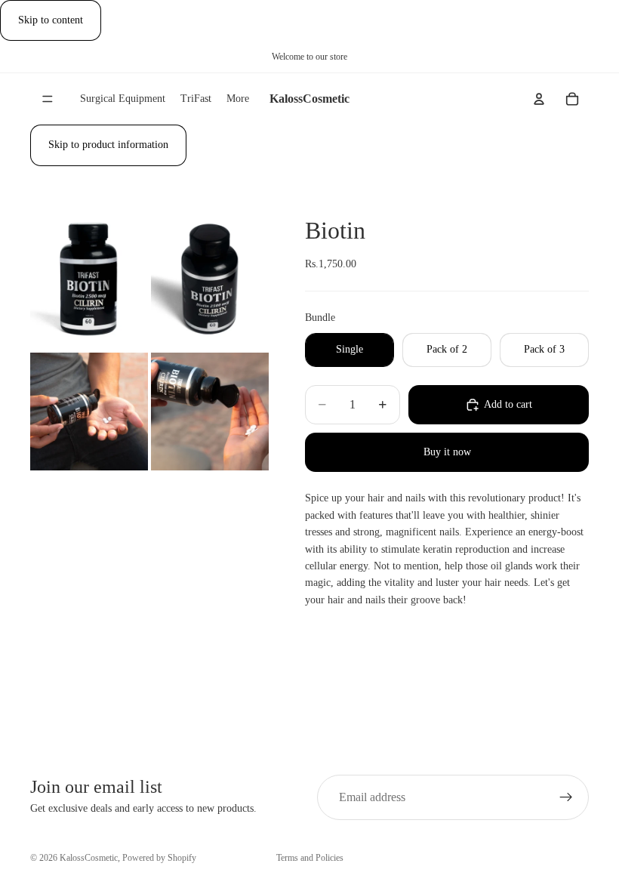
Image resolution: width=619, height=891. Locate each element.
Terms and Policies (309, 857)
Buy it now (447, 452)
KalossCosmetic (89, 857)
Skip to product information (108, 144)
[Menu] (47, 99)
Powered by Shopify (159, 857)
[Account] (539, 99)
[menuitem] (238, 99)
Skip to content (50, 20)
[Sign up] (566, 797)
